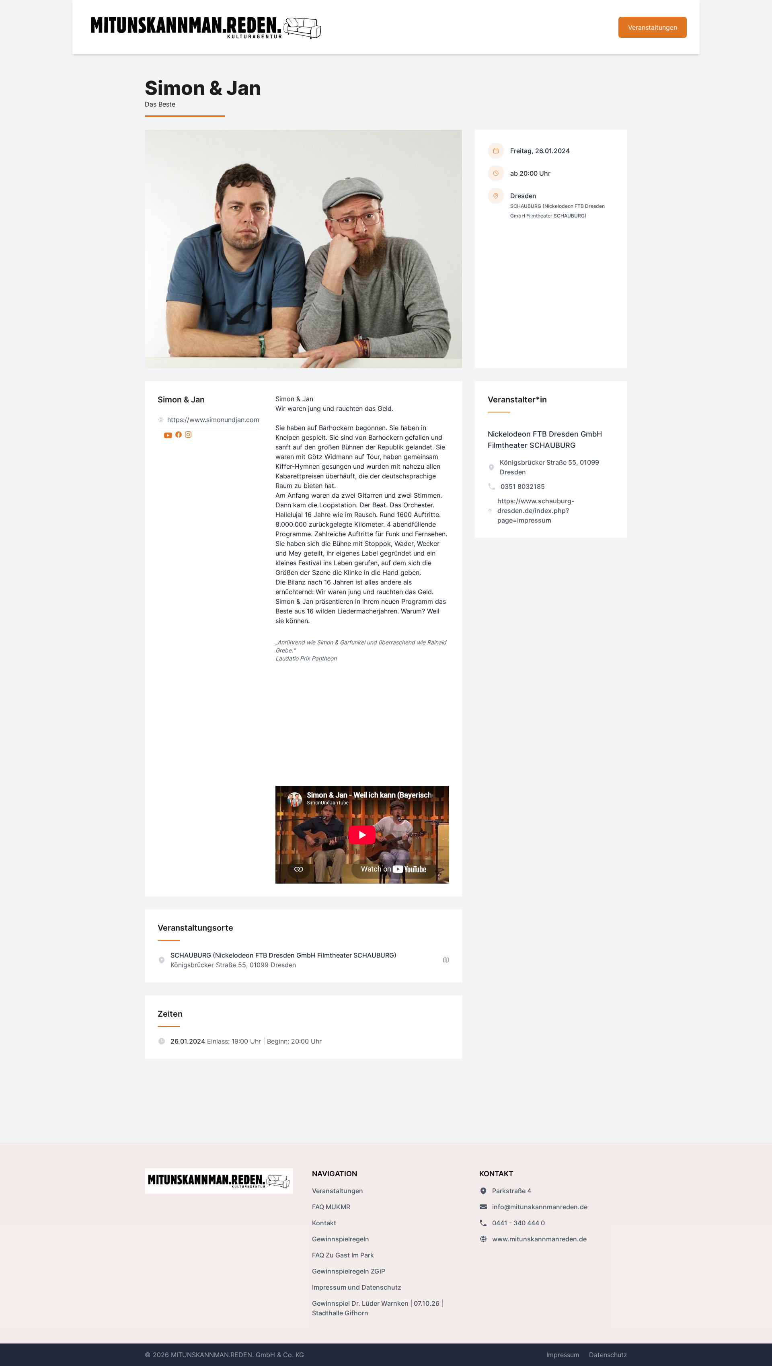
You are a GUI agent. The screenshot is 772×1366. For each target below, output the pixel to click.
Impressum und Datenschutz (356, 1287)
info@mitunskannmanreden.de (539, 1207)
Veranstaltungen (652, 27)
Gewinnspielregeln (340, 1239)
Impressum (562, 1355)
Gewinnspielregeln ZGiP (348, 1271)
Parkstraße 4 (511, 1191)
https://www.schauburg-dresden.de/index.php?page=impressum (535, 510)
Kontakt (324, 1223)
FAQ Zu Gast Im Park (343, 1255)
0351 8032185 (523, 486)
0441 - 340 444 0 (518, 1223)
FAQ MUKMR (331, 1207)
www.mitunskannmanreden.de (539, 1239)
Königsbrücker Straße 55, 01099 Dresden (549, 467)
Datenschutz (608, 1355)
